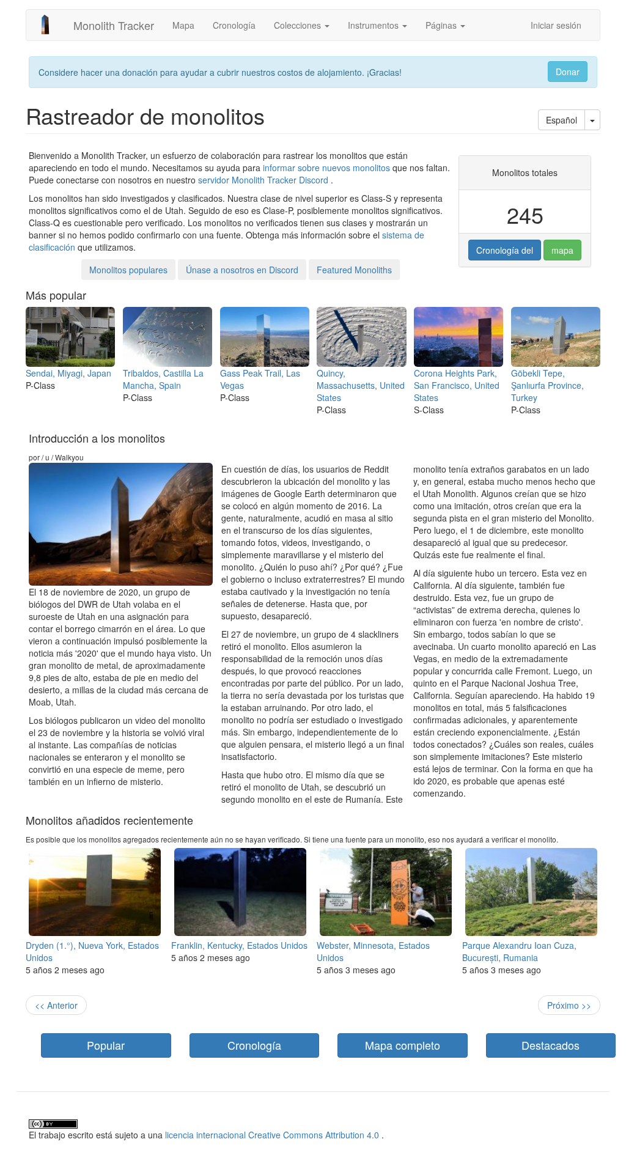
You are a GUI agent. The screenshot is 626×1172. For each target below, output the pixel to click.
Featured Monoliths (354, 270)
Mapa (183, 25)
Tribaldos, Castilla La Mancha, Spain (163, 379)
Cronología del (504, 250)
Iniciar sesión (556, 25)
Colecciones (298, 25)
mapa (562, 250)
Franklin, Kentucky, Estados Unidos (239, 945)
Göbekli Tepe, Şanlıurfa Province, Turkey (547, 385)
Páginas (442, 25)
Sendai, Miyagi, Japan (68, 373)
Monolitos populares (128, 270)
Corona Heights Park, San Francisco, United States (456, 385)
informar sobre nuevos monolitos (326, 167)
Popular (106, 1045)
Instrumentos (374, 25)
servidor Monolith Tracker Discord (263, 180)
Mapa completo (402, 1045)
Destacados (550, 1045)
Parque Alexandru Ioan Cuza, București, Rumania (519, 951)
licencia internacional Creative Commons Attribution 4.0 (272, 1135)
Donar (568, 71)
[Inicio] (49, 24)
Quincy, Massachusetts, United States (361, 385)
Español (561, 120)
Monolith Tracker (113, 25)
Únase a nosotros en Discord (242, 270)
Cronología (234, 25)
